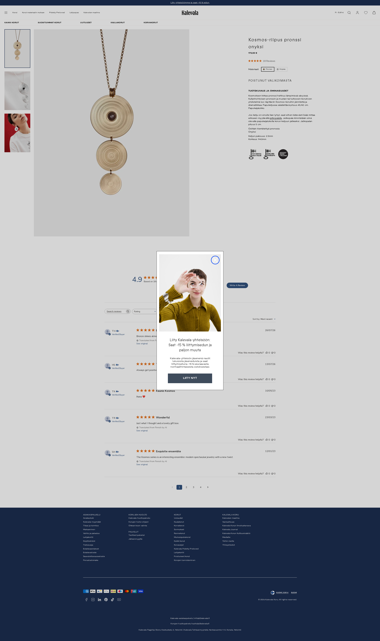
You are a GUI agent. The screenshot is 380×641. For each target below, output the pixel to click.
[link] (190, 292)
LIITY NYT (190, 378)
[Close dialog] (215, 260)
